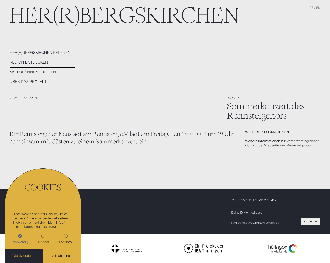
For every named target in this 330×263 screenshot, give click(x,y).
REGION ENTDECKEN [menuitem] (29, 62)
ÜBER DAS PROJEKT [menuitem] (28, 82)
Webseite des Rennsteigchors (287, 145)
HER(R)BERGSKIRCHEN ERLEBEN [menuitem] (40, 53)
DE (312, 8)
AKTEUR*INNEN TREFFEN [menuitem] (33, 72)
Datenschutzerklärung (267, 223)
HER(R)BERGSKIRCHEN (125, 15)
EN (318, 8)
